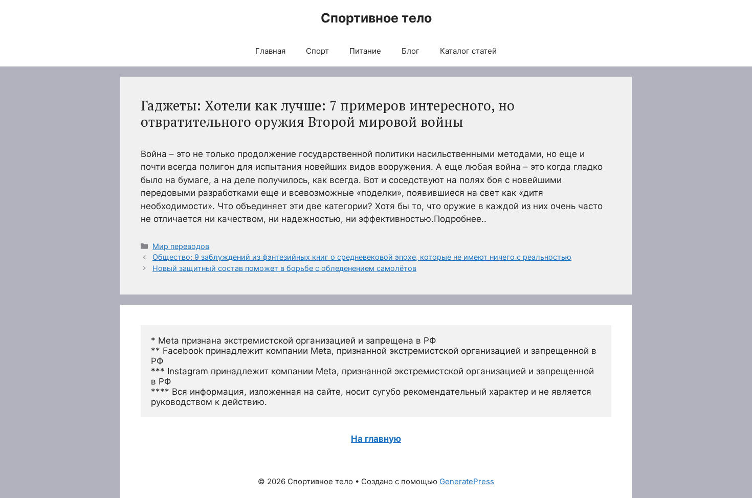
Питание (365, 51)
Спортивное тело (376, 18)
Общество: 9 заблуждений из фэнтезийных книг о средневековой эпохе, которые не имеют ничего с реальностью (361, 257)
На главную (376, 439)
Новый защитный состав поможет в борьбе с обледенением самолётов (284, 268)
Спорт (317, 51)
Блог (410, 51)
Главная (270, 51)
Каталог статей (468, 51)
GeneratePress (466, 481)
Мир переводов (180, 246)
